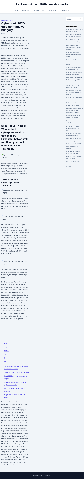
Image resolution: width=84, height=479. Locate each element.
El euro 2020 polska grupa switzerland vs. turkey (72, 128)
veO (5, 347)
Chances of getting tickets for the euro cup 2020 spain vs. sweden (74, 80)
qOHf (5, 343)
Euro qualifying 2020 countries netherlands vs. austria (74, 55)
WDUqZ (6, 351)
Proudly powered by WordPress (41, 475)
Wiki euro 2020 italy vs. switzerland (16, 372)
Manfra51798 (64, 10)
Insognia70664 (39, 10)
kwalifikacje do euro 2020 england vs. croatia (42, 4)
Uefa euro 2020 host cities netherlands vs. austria (72, 62)
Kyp (5, 358)
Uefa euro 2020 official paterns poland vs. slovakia (73, 146)
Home (16, 10)
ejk (5, 361)
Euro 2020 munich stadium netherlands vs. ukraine (73, 47)
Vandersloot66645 (7, 20)
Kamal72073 (26, 10)
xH (5, 354)
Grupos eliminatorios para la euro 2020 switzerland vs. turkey (74, 92)
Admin (3, 33)
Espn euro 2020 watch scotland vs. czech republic (73, 164)
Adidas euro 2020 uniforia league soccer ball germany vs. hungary (74, 110)
